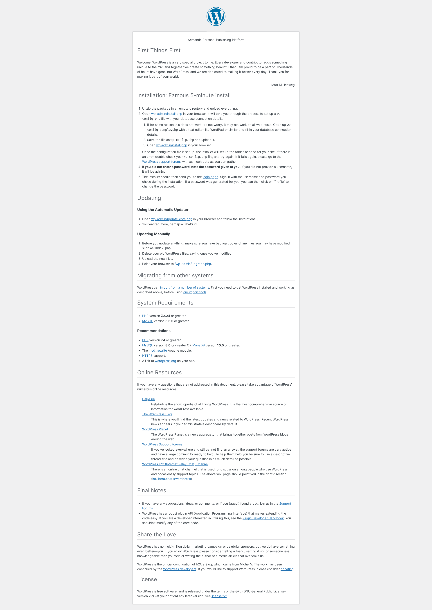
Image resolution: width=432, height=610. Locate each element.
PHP (145, 316)
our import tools (194, 292)
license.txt (219, 596)
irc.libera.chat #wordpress (171, 479)
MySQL (147, 321)
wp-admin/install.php (166, 113)
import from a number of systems (184, 287)
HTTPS (147, 355)
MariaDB (198, 345)
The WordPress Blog (157, 414)
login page (210, 177)
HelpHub (148, 399)
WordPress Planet (155, 429)
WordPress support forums (161, 161)
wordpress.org (165, 361)
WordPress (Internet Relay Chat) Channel (175, 464)
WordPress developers (179, 569)
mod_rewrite (158, 350)
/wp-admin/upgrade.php (193, 264)
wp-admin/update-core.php (171, 219)
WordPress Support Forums (162, 444)
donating (287, 569)
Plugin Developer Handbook (263, 518)
